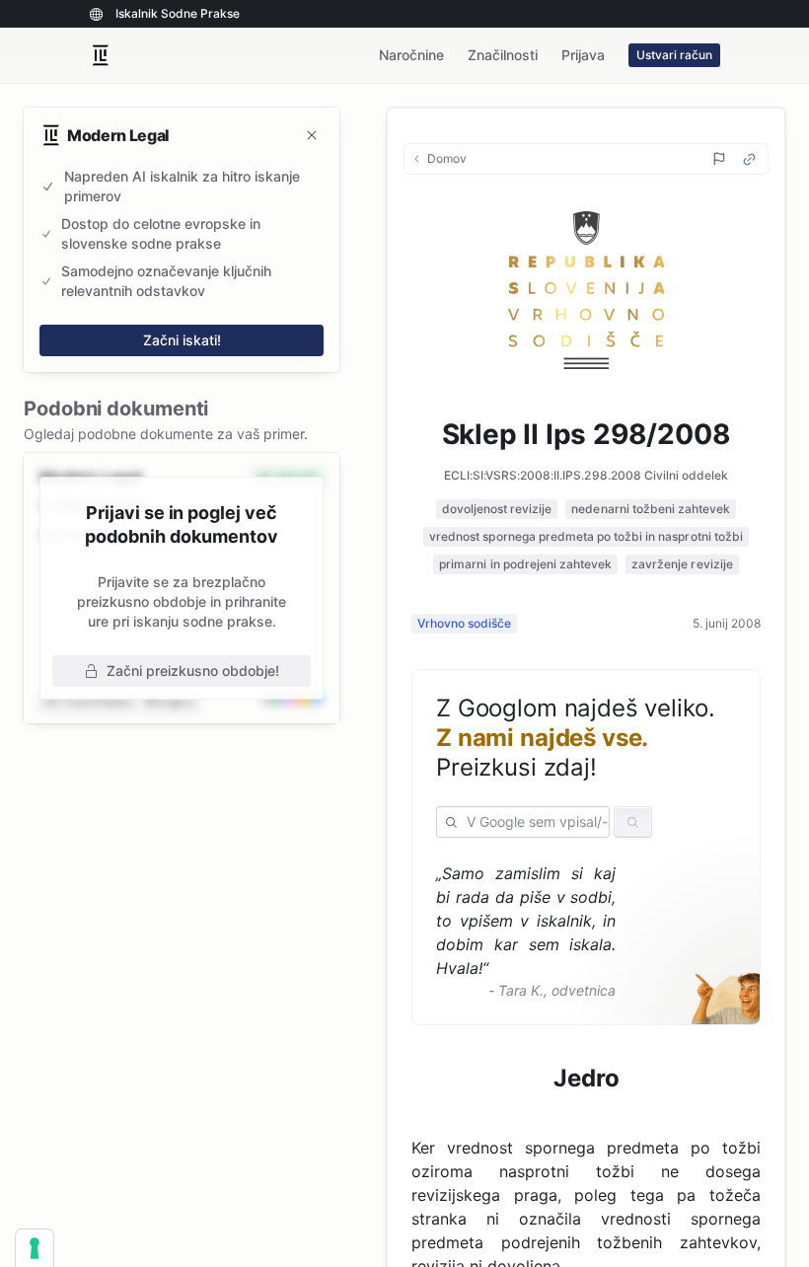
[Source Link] (749, 159)
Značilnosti (503, 54)
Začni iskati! (182, 340)
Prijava (583, 54)
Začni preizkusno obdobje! (193, 670)
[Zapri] (312, 135)
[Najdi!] (633, 822)
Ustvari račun (674, 54)
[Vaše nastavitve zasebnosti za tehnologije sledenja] (34, 1248)
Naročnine (411, 54)
